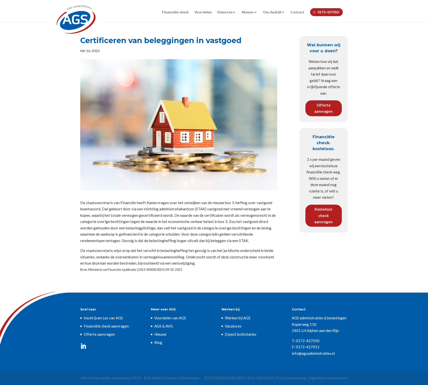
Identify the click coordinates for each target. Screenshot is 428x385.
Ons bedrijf (272, 12)
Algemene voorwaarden (328, 378)
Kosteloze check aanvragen (323, 215)
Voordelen (203, 12)
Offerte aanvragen (323, 108)
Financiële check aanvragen (106, 326)
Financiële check (175, 12)
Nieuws (248, 12)
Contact (297, 12)
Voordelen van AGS (170, 318)
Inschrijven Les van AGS (103, 318)
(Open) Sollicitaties (240, 334)
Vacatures (233, 326)
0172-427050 (328, 12)
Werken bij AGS (237, 318)
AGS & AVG (163, 326)
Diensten (225, 12)
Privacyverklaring (291, 378)
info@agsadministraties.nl (313, 353)
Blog (158, 342)
